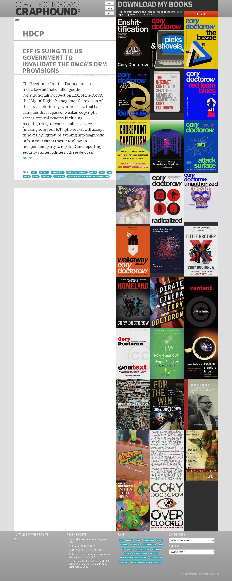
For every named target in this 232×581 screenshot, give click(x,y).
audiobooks (148, 540)
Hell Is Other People (78, 550)
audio (137, 540)
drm (102, 172)
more (27, 158)
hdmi (35, 176)
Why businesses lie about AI (82, 539)
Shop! (201, 14)
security (59, 176)
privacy (127, 553)
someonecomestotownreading (134, 558)
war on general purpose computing (88, 176)
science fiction (140, 553)
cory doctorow (149, 545)
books (159, 540)
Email (109, 8)
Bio (109, 3)
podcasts (156, 549)
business (123, 545)
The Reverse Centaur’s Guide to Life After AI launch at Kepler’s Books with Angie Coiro (89, 564)
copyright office (77, 172)
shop (179, 12)
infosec (46, 176)
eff (109, 172)
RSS (109, 13)
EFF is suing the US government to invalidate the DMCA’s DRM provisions (65, 61)
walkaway (124, 562)
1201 (34, 172)
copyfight (58, 172)
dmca (93, 172)
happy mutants (142, 549)
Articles (99, 76)
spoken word (156, 558)
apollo (44, 172)
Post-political (75, 546)
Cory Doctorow (87, 76)
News (106, 76)
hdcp (26, 176)
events (130, 549)
